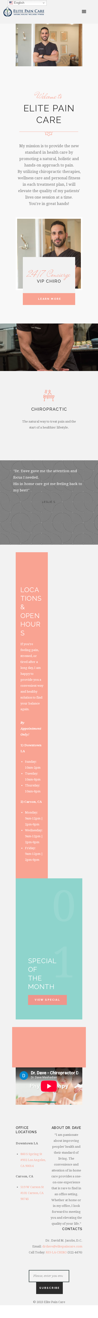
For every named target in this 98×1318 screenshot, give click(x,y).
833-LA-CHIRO (56, 1252)
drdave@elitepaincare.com (62, 1246)
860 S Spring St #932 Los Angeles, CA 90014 (33, 1160)
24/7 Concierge (49, 274)
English (18, 3)
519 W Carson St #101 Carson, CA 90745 (32, 1193)
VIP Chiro (49, 281)
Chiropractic (49, 409)
